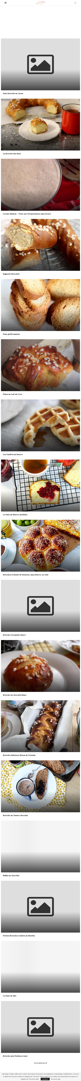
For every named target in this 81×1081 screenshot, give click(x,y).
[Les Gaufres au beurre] (40, 425)
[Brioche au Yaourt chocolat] (40, 786)
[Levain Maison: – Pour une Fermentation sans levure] (40, 185)
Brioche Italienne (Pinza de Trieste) (19, 755)
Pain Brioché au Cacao (13, 93)
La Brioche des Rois (12, 153)
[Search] (75, 3)
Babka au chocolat (11, 875)
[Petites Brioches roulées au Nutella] (40, 907)
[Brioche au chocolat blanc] (40, 666)
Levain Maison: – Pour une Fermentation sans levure (27, 214)
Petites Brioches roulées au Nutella (19, 936)
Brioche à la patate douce (14, 635)
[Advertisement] (40, 22)
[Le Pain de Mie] (40, 967)
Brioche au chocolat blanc (15, 695)
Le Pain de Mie (9, 996)
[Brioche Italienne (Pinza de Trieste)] (40, 726)
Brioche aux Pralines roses (15, 1056)
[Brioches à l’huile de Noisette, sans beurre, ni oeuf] (40, 546)
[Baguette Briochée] (40, 245)
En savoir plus (55, 1079)
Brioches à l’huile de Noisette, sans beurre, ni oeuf (25, 575)
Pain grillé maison (11, 334)
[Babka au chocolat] (40, 846)
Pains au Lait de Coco (12, 394)
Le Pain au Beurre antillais (15, 514)
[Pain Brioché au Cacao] (40, 64)
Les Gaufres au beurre (13, 454)
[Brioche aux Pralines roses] (40, 1027)
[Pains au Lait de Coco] (40, 365)
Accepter (45, 1079)
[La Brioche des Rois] (40, 124)
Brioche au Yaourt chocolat (15, 815)
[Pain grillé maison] (40, 305)
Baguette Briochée (11, 274)
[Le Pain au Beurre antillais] (40, 485)
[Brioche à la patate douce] (40, 606)
